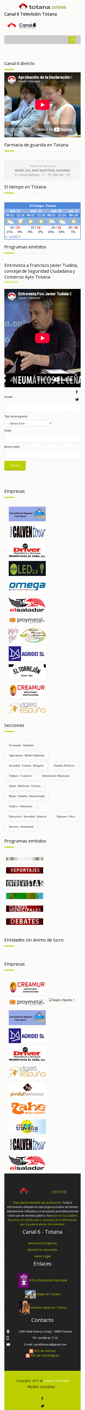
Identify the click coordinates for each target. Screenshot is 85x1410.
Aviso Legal (42, 1256)
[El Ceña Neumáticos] (27, 550)
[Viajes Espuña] (27, 708)
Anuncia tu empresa (43, 1243)
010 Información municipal (48, 1280)
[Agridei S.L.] (27, 653)
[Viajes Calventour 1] (27, 532)
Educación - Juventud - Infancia (27, 816)
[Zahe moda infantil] (27, 1108)
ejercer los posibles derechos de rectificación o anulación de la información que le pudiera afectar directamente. (43, 1220)
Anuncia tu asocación (42, 1250)
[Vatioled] (27, 568)
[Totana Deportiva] (24, 895)
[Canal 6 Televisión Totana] (42, 7)
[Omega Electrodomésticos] (27, 586)
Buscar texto (12, 447)
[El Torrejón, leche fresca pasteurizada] (27, 671)
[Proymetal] (27, 620)
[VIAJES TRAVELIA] (27, 1126)
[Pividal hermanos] (27, 1090)
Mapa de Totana (48, 1294)
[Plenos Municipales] (24, 908)
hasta (7, 430)
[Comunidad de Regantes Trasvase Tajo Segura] (27, 514)
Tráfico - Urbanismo (20, 806)
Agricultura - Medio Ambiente (26, 755)
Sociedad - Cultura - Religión (26, 765)
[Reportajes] (24, 870)
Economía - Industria (21, 745)
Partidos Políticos (64, 765)
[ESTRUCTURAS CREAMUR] (27, 689)
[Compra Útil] (24, 858)
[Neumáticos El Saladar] (27, 604)
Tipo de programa (15, 416)
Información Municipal (56, 775)
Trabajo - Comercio (20, 775)
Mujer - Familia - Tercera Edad (27, 796)
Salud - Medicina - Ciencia (25, 786)
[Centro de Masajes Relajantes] (27, 635)
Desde (8, 397)
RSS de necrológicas (44, 1355)
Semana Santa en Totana (48, 1307)
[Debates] (24, 921)
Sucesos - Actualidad (21, 826)
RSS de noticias (44, 1351)
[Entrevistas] (24, 883)
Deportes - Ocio (66, 816)
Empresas (14, 491)
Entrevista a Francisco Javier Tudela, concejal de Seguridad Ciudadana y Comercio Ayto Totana (41, 271)
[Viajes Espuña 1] (62, 999)
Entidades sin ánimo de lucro (34, 940)
